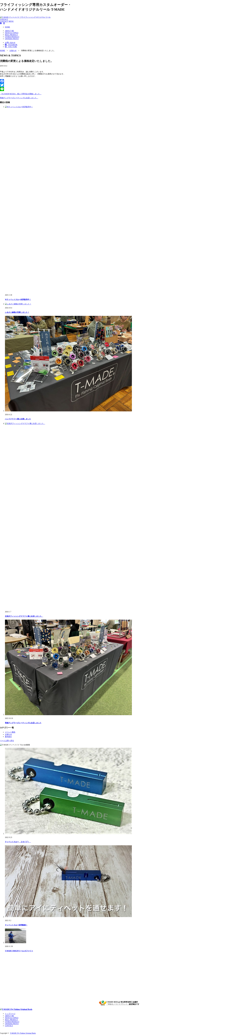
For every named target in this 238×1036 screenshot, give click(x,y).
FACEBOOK (11, 45)
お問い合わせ (10, 43)
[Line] (119, 89)
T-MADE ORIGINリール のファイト (19, 951)
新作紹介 (8, 737)
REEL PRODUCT (11, 35)
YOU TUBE (11, 47)
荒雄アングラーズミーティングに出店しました (23, 723)
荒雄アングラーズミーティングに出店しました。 (19, 98)
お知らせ (8, 734)
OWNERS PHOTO (12, 39)
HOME (7, 27)
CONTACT (4, 19)
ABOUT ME (9, 31)
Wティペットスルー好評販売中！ (18, 299)
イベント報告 (10, 732)
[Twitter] (119, 85)
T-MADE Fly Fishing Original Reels (23, 1033)
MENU (11, 21)
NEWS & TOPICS (11, 33)
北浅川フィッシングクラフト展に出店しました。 (24, 616)
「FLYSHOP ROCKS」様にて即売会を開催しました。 (21, 94)
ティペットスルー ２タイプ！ (18, 842)
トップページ (10, 1014)
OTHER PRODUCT (12, 37)
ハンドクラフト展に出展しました (18, 419)
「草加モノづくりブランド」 (117, 1004)
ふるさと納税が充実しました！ (17, 312)
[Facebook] (119, 81)
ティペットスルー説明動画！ (16, 925)
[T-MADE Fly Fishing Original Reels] (16, 1009)
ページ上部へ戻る (7, 741)
